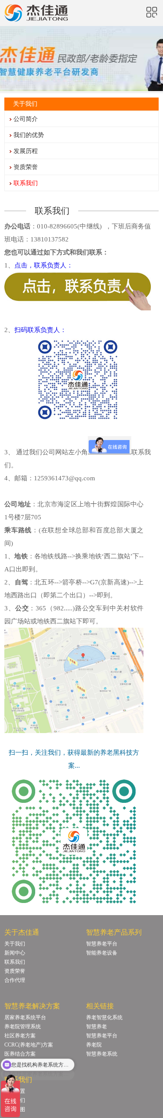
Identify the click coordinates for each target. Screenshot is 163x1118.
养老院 (94, 1045)
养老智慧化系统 (104, 1017)
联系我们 (25, 183)
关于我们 (14, 944)
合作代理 (14, 980)
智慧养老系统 (101, 1054)
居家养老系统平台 (25, 1017)
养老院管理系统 (22, 1026)
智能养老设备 (101, 953)
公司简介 (25, 119)
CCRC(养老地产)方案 (28, 1045)
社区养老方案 (20, 1036)
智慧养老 (96, 1026)
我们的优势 (28, 135)
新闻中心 (14, 953)
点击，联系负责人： (43, 265)
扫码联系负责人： (40, 329)
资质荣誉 (25, 167)
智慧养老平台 (101, 944)
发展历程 (25, 151)
